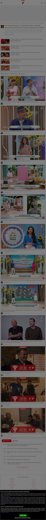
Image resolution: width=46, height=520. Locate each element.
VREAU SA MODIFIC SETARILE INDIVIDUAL (23, 517)
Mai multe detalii (7, 496)
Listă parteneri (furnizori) (5, 512)
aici (13, 501)
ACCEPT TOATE (23, 515)
